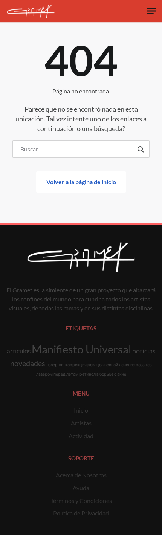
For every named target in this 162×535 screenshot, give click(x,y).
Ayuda (81, 487)
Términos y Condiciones (81, 500)
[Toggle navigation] (151, 11)
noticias (144, 351)
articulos (19, 351)
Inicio (81, 410)
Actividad (81, 435)
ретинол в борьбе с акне (102, 373)
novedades (27, 363)
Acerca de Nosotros (81, 474)
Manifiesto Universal (81, 349)
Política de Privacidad (81, 513)
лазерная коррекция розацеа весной (82, 364)
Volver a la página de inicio (81, 181)
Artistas (81, 422)
